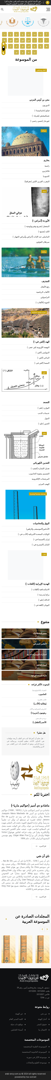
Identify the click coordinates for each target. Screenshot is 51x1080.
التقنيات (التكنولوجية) (39, 690)
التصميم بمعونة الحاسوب (39, 474)
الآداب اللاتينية (42, 700)
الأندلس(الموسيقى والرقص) (37, 529)
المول (47, 418)
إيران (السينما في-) (41, 539)
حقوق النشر (42, 1024)
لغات (44, 554)
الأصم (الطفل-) (39, 722)
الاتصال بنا (42, 1030)
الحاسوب (42, 694)
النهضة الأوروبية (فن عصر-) (38, 347)
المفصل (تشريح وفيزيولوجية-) (37, 226)
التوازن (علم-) (43, 408)
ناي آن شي (42, 856)
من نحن (44, 1014)
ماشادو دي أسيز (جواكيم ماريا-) (30, 805)
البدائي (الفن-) (43, 358)
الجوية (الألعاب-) (42, 302)
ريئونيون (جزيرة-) (38, 713)
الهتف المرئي (43, 484)
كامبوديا (46, 176)
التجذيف (45, 281)
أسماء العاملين (17, 1030)
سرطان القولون (42, 242)
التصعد (46, 402)
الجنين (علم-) (43, 424)
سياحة (44, 131)
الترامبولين (45, 297)
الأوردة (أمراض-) (40, 221)
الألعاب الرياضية (42, 292)
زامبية (47, 166)
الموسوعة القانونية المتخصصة (34, 1052)
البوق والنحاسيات (41, 523)
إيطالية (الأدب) (40, 704)
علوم (44, 373)
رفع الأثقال (45, 287)
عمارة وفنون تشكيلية (39, 312)
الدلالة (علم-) (43, 600)
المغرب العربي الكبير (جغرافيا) (37, 181)
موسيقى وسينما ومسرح (38, 494)
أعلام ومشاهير (41, 70)
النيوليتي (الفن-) (42, 353)
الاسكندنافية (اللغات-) (40, 589)
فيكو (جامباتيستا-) (42, 111)
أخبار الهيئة (42, 1019)
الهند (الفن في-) (41, 342)
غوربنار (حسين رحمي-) (39, 121)
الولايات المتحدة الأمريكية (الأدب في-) (33, 534)
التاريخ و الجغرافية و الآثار (38, 709)
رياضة (44, 252)
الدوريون (45, 105)
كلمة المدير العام (16, 1019)
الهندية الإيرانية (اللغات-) (37, 584)
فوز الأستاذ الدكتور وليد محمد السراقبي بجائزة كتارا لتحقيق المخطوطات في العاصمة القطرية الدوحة (23, 2)
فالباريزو (45, 171)
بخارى (46, 160)
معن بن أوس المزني (39, 100)
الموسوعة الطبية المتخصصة (35, 1047)
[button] (47, 929)
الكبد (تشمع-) (43, 232)
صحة (44, 191)
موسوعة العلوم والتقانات (36, 1063)
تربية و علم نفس (41, 718)
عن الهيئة (19, 1014)
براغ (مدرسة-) (43, 595)
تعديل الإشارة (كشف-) (40, 468)
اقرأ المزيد (42, 846)
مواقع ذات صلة (17, 1024)
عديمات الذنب (43, 413)
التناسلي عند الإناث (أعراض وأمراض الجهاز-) (31, 237)
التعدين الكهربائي (41, 463)
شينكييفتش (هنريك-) (40, 116)
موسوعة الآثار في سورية (37, 1057)
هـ (28, 52)
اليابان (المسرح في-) (40, 545)
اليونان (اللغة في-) (41, 605)
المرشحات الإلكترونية (40, 479)
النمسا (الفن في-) (41, 363)
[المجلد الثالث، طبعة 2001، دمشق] (40, 949)
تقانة (44, 433)
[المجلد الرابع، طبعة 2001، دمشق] (23, 949)
